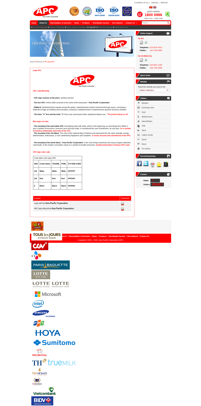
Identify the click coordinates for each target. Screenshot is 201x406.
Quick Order (145, 75)
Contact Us (130, 23)
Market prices (147, 117)
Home (33, 23)
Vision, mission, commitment (77, 27)
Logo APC (92, 27)
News (76, 23)
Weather (145, 103)
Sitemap (154, 3)
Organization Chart (121, 27)
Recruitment (117, 23)
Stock (144, 130)
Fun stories (146, 149)
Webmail (164, 3)
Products (86, 23)
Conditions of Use (141, 3)
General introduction (40, 27)
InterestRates (147, 121)
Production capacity (105, 27)
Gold (144, 112)
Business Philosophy (56, 27)
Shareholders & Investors (61, 23)
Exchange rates (148, 108)
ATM (143, 126)
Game (144, 140)
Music (144, 144)
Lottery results (147, 135)
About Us (43, 23)
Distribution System (101, 23)
